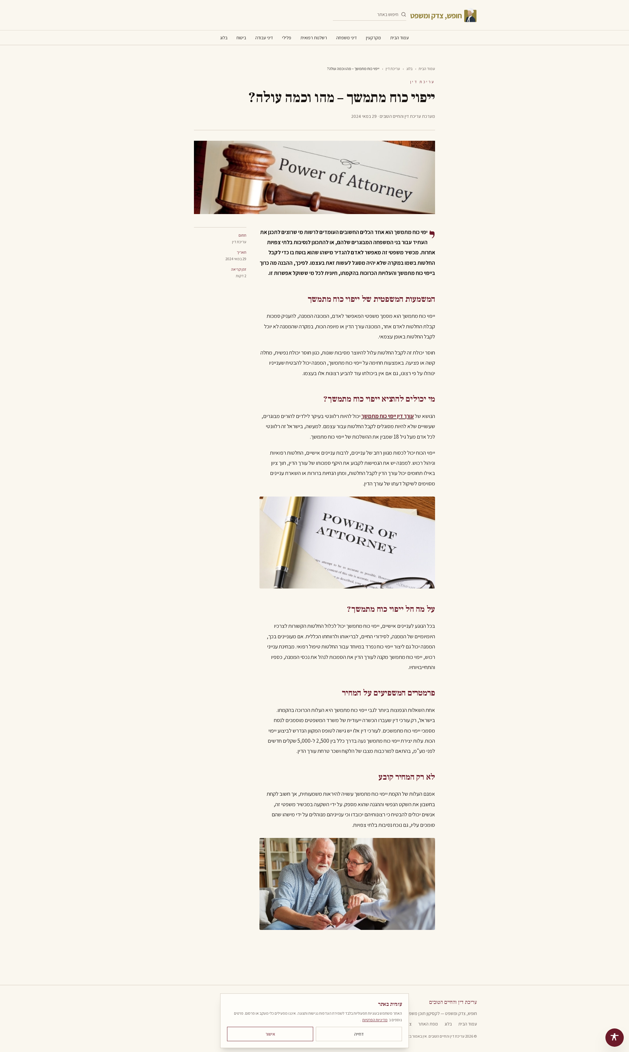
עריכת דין (393, 68)
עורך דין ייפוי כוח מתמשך (387, 416)
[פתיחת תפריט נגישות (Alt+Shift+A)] (614, 1037)
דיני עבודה (264, 38)
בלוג (223, 38)
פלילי (286, 38)
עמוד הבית (399, 38)
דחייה (359, 1034)
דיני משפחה (346, 38)
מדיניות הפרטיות (375, 1019)
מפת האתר (428, 1024)
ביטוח (241, 38)
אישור (270, 1034)
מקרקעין (373, 38)
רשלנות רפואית (313, 38)
